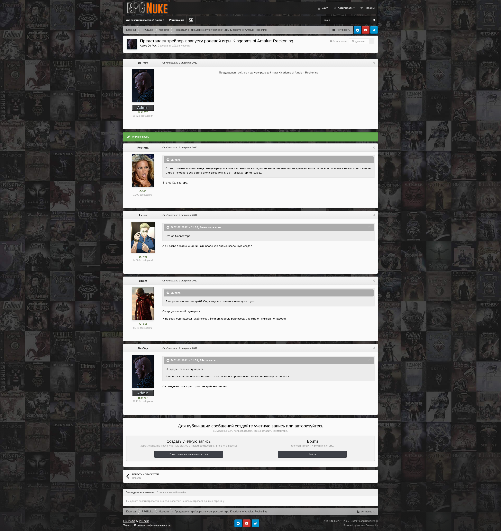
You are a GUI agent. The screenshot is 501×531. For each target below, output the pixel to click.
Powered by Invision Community (360, 525)
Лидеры (369, 7)
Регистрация (176, 20)
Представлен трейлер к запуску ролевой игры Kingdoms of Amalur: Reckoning (268, 72)
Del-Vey (152, 45)
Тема (126, 525)
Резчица (143, 147)
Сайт (324, 7)
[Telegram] (357, 30)
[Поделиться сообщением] (374, 62)
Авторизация (339, 41)
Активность (344, 7)
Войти (312, 454)
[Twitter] (374, 30)
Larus (143, 215)
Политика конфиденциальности (152, 525)
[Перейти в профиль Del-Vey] (132, 44)
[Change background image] (191, 20)
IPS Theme (129, 521)
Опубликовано (179, 62)
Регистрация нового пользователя (188, 454)
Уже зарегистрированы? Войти (144, 20)
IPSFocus (144, 521)
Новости (185, 45)
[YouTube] (365, 30)
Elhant (143, 280)
